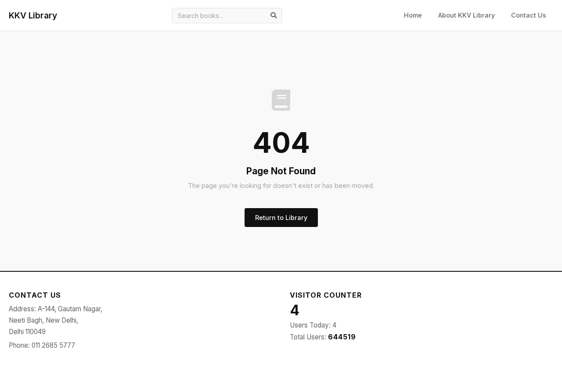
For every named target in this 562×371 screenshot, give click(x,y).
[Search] (273, 15)
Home (413, 15)
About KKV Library (466, 15)
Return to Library (281, 217)
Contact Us (528, 15)
